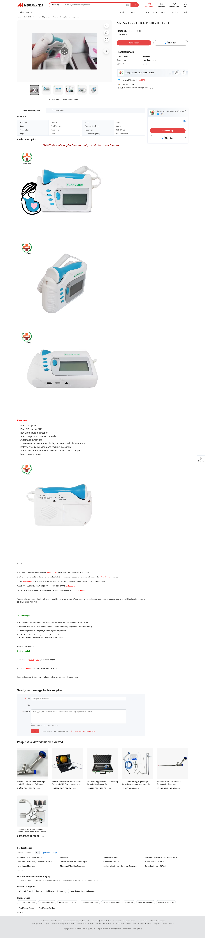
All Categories (25, 12)
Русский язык (81, 923)
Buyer (133, 12)
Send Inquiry (134, 43)
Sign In (120, 87)
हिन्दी (134, 923)
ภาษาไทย (141, 923)
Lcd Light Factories (47, 902)
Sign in (185, 6)
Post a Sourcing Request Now (83, 731)
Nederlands (107, 923)
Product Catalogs (50, 852)
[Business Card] (184, 120)
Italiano (90, 923)
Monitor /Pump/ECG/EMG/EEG (28, 857)
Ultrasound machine (109, 862)
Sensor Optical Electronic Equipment (83, 891)
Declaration (127, 929)
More (19, 912)
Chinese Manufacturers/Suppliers (74, 921)
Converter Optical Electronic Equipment (50, 891)
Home (19, 17)
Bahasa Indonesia (168, 923)
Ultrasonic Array (25, 891)
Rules (186, 12)
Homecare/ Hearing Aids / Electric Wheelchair (33, 862)
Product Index (143, 921)
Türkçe (149, 923)
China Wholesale (92, 921)
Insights (162, 921)
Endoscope (64, 857)
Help (145, 12)
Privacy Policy (137, 929)
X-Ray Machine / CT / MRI (154, 862)
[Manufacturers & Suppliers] (30, 4)
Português (63, 923)
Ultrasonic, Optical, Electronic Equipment (66, 17)
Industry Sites (117, 921)
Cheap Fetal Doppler (145, 902)
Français (71, 923)
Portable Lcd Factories (90, 902)
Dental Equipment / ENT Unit (155, 866)
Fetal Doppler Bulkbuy (47, 908)
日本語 (128, 923)
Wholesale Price (106, 921)
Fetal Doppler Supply (26, 908)
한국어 (122, 923)
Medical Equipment (44, 17)
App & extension (159, 12)
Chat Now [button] (172, 43)
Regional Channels (131, 921)
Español (54, 923)
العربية (115, 923)
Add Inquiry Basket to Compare (65, 99)
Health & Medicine (29, 17)
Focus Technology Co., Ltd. (87, 929)
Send (35, 731)
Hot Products (44, 921)
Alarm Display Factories (68, 902)
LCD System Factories (27, 902)
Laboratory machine (109, 857)
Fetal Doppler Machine (111, 902)
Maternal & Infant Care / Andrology (73, 862)
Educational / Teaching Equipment (72, 866)
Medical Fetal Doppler (166, 902)
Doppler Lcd (128, 902)
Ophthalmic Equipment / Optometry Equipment (119, 866)
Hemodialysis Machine (25, 866)
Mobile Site (153, 921)
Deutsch (98, 923)
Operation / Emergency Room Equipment (160, 857)
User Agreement (116, 929)
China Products (56, 921)
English (47, 923)
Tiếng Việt (156, 923)
